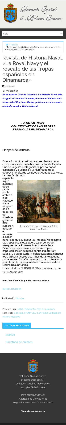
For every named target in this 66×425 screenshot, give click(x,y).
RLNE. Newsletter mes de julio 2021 (36, 309)
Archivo (10, 334)
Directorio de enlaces (19, 342)
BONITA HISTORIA (11, 289)
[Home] (7, 44)
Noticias (20, 298)
